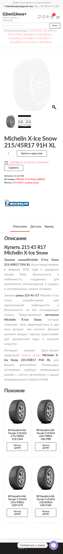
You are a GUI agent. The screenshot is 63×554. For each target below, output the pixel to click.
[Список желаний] (43, 17)
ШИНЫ (41, 179)
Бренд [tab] (49, 226)
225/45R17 (30, 42)
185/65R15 (29, 34)
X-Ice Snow (30, 179)
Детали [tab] (35, 226)
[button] (58, 17)
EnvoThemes (37, 548)
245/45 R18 (14, 34)
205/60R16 (44, 34)
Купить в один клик (32, 153)
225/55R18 (16, 42)
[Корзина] (52, 17)
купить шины (31, 355)
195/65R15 (49, 30)
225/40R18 (45, 42)
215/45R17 (18, 183)
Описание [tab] (20, 226)
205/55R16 (34, 30)
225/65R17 (44, 38)
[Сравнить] (39, 17)
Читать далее (17, 446)
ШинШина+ (15, 14)
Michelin (20, 179)
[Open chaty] (53, 545)
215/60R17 (29, 38)
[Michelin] (16, 203)
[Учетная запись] (48, 17)
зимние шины (32, 183)
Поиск (54, 26)
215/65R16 (14, 38)
